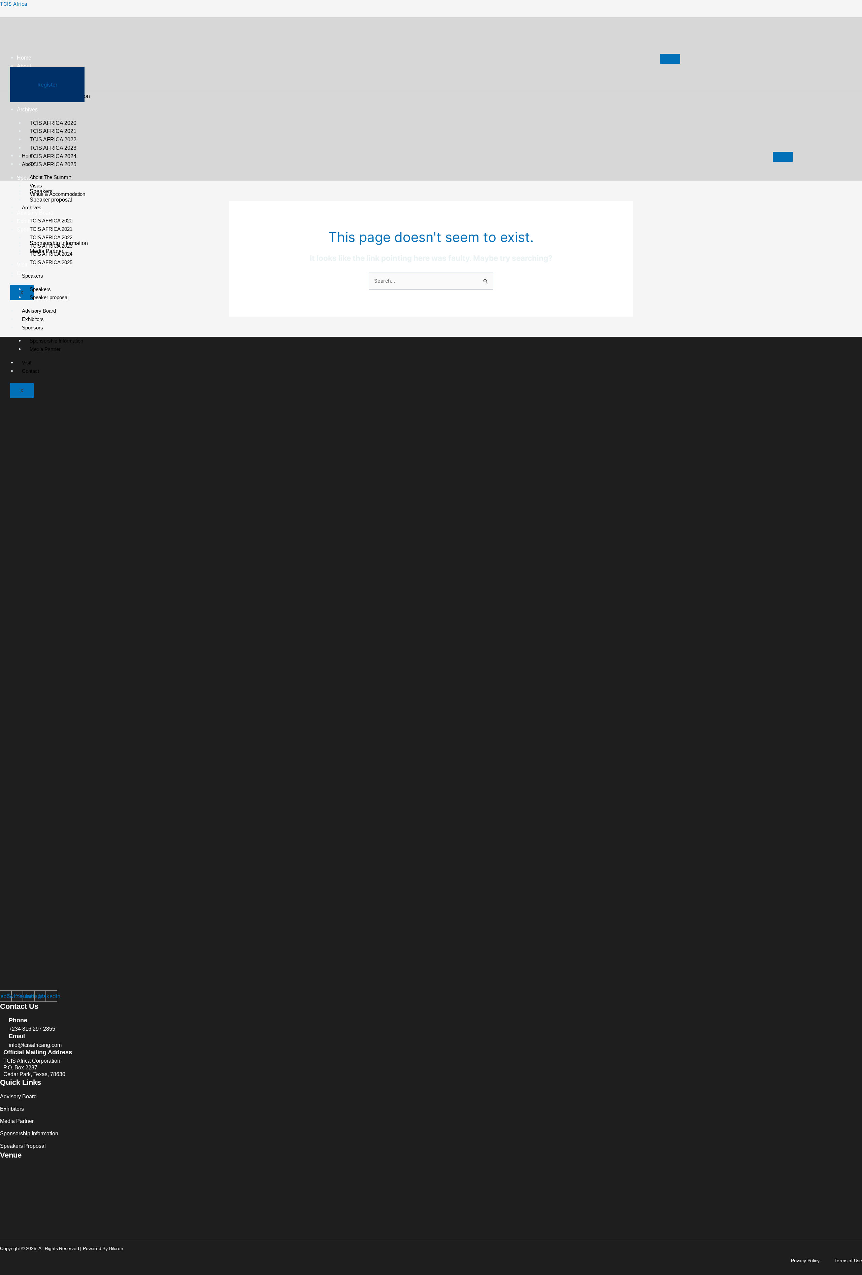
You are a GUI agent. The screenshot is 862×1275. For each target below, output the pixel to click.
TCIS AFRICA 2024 (53, 156)
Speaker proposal (49, 297)
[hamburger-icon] (670, 59)
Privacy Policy (805, 1260)
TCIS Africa (13, 4)
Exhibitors (33, 319)
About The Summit (50, 177)
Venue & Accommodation (57, 194)
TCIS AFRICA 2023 (51, 246)
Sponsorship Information (56, 341)
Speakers (32, 276)
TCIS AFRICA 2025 (53, 164)
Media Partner (45, 349)
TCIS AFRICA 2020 (51, 220)
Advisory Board (39, 311)
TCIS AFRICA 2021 (51, 229)
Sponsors (32, 327)
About (24, 66)
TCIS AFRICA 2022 (51, 237)
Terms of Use (848, 1260)
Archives (31, 207)
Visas (36, 185)
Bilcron (116, 1248)
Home (24, 58)
